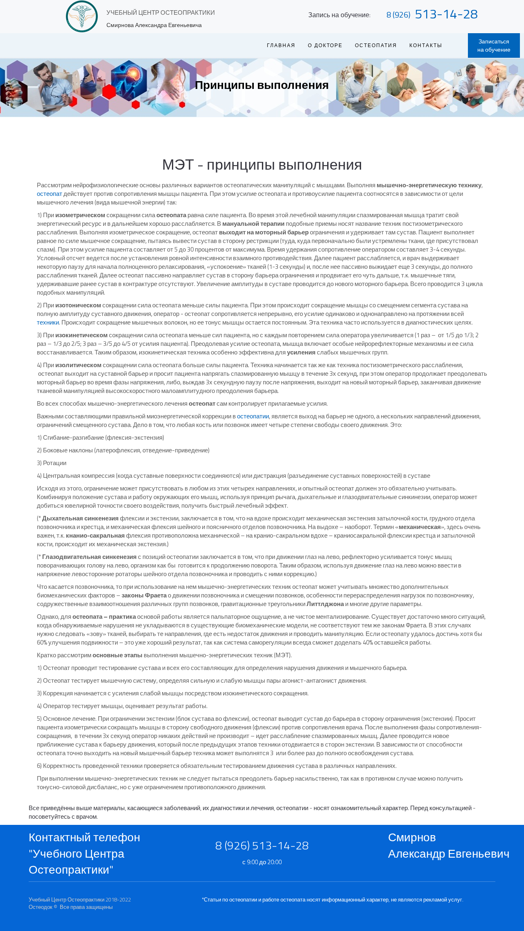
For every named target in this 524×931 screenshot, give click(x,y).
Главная (281, 45)
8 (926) (398, 14)
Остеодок (40, 907)
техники (48, 322)
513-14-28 (446, 13)
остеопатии (253, 416)
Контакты (426, 45)
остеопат (49, 193)
